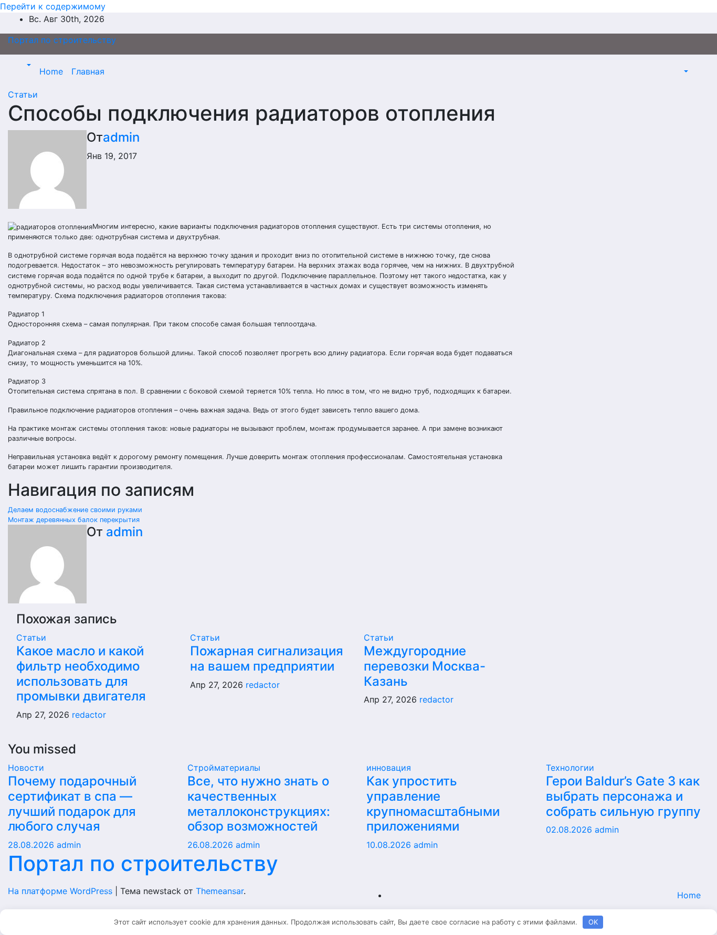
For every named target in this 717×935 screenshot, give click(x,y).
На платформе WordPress (61, 891)
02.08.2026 (570, 829)
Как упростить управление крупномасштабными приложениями (433, 803)
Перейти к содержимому (53, 6)
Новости (26, 767)
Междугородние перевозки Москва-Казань (425, 666)
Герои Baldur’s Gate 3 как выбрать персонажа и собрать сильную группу (623, 796)
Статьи (23, 94)
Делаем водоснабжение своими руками (75, 510)
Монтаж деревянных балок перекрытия (74, 520)
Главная (87, 71)
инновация (388, 767)
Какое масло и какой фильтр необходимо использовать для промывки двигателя (81, 673)
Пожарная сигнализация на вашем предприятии (266, 658)
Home (51, 71)
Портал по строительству (62, 40)
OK (593, 922)
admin (121, 137)
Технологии (570, 767)
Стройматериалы (223, 767)
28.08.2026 (32, 845)
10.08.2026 (390, 845)
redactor (89, 714)
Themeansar (220, 891)
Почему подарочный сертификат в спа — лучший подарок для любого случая (72, 803)
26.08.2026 (211, 845)
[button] (28, 65)
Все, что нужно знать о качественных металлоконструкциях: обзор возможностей (258, 803)
